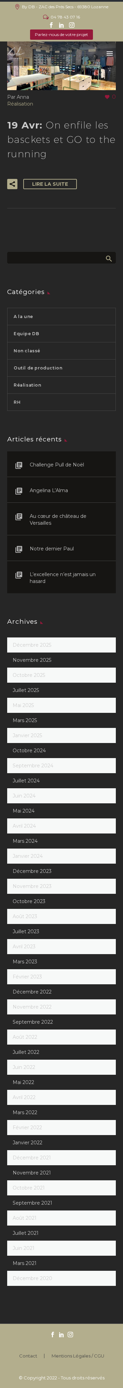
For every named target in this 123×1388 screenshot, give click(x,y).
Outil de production (38, 367)
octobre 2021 (29, 1188)
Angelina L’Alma (49, 490)
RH (17, 402)
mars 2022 (25, 1112)
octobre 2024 (29, 750)
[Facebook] (51, 25)
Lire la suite (50, 184)
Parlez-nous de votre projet (61, 34)
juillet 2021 (26, 1233)
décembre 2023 (32, 871)
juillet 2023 (26, 931)
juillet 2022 (26, 1052)
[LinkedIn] (61, 25)
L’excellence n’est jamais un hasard (63, 577)
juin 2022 (24, 1067)
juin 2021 (24, 1248)
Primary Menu (110, 53)
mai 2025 (23, 705)
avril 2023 (24, 946)
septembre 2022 (33, 1022)
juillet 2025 (26, 690)
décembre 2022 (32, 992)
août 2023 (25, 916)
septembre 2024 (33, 766)
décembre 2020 (32, 1278)
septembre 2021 (32, 1203)
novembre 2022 (32, 1007)
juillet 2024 (26, 781)
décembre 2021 (32, 1158)
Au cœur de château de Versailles (58, 519)
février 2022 (27, 1127)
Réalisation (20, 104)
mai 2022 (23, 1082)
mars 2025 (25, 720)
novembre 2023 (32, 886)
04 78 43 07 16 (65, 17)
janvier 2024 (28, 856)
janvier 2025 (27, 735)
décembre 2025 (32, 645)
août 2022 (25, 1037)
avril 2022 (24, 1097)
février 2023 (27, 977)
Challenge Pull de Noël (57, 465)
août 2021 (25, 1218)
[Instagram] (72, 25)
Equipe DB (26, 333)
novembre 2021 (32, 1173)
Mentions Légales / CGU (78, 1356)
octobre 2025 (29, 675)
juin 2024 (24, 796)
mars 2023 (25, 962)
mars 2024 (25, 841)
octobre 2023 (29, 901)
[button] (12, 184)
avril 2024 (24, 826)
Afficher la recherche (108, 258)
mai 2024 (24, 811)
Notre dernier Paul (52, 549)
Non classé (27, 350)
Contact (28, 1356)
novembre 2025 (32, 660)
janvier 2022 (27, 1143)
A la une (23, 316)
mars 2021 (25, 1263)
